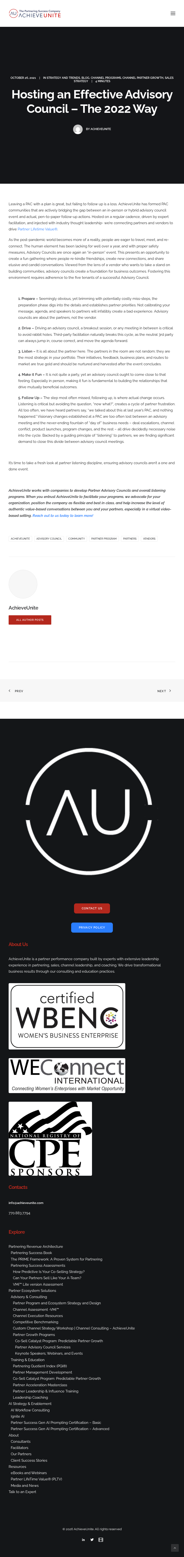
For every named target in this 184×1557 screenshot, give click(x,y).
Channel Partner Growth (142, 78)
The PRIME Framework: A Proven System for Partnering (56, 1259)
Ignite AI (17, 1416)
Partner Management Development (42, 1372)
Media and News (25, 1485)
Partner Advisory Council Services (42, 1347)
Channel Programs (106, 78)
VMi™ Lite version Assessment (38, 1284)
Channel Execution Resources (38, 1316)
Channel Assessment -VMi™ (36, 1309)
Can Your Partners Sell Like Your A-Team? (47, 1278)
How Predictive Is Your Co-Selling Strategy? (49, 1272)
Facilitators (19, 1448)
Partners (130, 538)
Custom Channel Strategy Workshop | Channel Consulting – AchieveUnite (74, 1328)
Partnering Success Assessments (38, 1265)
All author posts (30, 620)
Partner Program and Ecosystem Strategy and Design (57, 1303)
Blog (85, 78)
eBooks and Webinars (29, 1473)
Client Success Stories (29, 1460)
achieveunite (20, 538)
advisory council (49, 538)
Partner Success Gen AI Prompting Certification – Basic (56, 1422)
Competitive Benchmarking (35, 1322)
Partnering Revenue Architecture (36, 1246)
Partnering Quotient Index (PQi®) (40, 1366)
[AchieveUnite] (35, 13)
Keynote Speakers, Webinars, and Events (49, 1353)
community (76, 538)
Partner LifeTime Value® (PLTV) (36, 1479)
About (14, 1435)
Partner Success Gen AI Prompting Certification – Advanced (60, 1429)
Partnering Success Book (31, 1253)
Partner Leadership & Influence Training (45, 1391)
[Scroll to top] (175, 1548)
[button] (173, 13)
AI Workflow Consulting (30, 1410)
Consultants (20, 1441)
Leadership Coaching (30, 1397)
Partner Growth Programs (34, 1335)
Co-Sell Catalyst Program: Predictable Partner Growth (59, 1341)
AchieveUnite (101, 129)
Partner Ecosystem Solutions (32, 1291)
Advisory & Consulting (29, 1297)
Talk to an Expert (22, 1492)
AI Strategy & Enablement (30, 1404)
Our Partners (21, 1454)
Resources (17, 1467)
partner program (104, 538)
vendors (149, 538)
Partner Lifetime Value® (37, 229)
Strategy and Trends (63, 78)
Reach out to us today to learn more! (63, 515)
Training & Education (28, 1360)
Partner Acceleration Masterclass (40, 1385)
